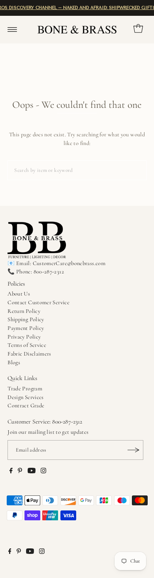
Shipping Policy (26, 319)
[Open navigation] (12, 30)
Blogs (14, 362)
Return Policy (24, 311)
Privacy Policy (24, 336)
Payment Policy (26, 328)
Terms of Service (27, 345)
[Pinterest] (20, 472)
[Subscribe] (133, 450)
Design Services (25, 397)
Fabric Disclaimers (29, 353)
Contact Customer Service (38, 302)
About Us (19, 293)
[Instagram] (43, 472)
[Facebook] (11, 472)
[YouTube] (32, 472)
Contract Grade (26, 405)
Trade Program (25, 388)
